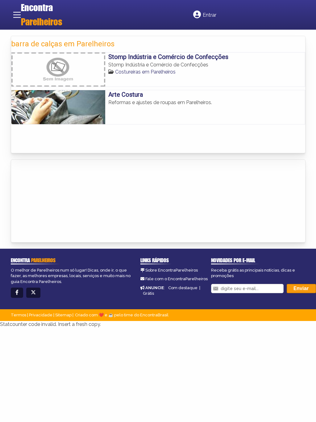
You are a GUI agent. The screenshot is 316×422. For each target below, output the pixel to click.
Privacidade (40, 315)
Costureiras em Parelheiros (145, 72)
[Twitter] (33, 293)
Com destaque (183, 287)
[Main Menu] (17, 15)
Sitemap (63, 315)
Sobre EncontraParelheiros (171, 270)
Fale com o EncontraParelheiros (176, 278)
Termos (18, 315)
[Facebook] (17, 293)
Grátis (148, 293)
